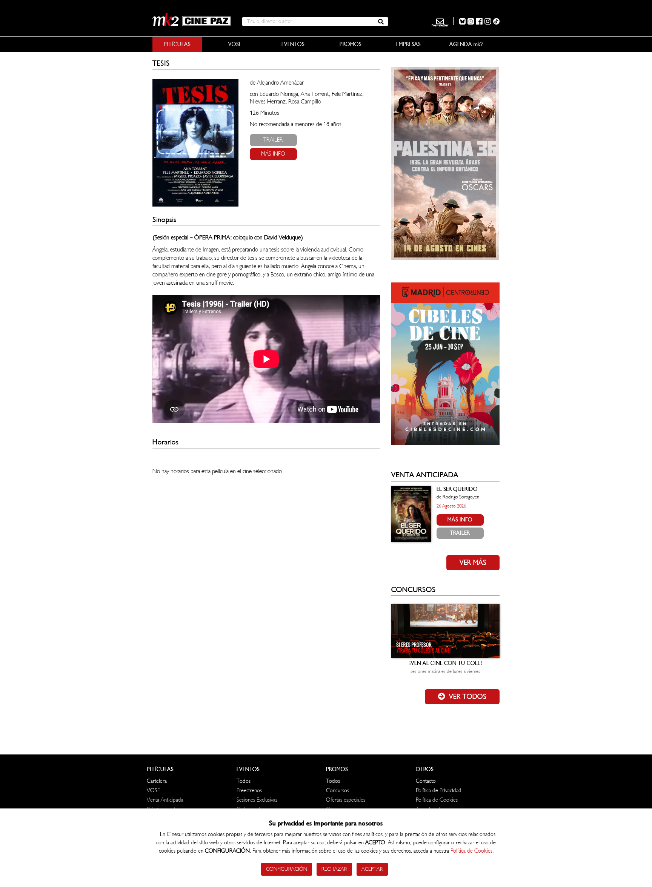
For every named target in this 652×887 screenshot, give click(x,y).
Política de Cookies (471, 851)
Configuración (286, 869)
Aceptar (372, 869)
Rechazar (334, 869)
